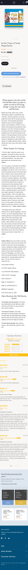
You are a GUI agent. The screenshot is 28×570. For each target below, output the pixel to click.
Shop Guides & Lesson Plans (9, 484)
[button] (7, 344)
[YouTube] (10, 538)
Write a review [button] (14, 355)
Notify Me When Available (11, 73)
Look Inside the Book (7, 264)
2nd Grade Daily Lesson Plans (20, 512)
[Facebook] (2, 538)
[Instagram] (6, 538)
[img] (3, 365)
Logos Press (6, 515)
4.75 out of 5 (18, 339)
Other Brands (6, 551)
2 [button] (13, 466)
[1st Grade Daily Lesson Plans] (8, 497)
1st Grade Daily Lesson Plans (7, 512)
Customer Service (8, 556)
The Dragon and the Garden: (10, 302)
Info (2, 546)
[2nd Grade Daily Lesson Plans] (21, 497)
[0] (26, 2)
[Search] (23, 2)
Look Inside (8, 86)
